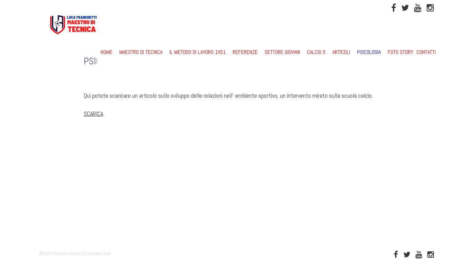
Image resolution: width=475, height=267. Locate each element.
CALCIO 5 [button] (316, 52)
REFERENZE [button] (245, 52)
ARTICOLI (341, 52)
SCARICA (93, 114)
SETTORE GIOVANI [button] (282, 52)
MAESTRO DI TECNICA (140, 52)
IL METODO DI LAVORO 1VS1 (197, 52)
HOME (106, 52)
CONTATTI (426, 52)
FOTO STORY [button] (400, 52)
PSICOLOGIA (369, 52)
